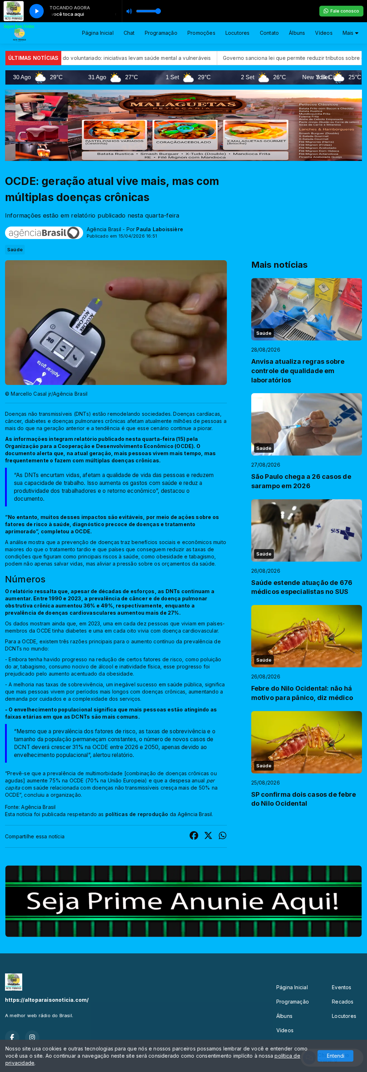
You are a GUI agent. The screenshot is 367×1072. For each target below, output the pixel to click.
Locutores (237, 33)
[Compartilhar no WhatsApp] (222, 836)
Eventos (341, 987)
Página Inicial (98, 33)
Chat (129, 33)
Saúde (15, 249)
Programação (161, 33)
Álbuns (297, 33)
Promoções (201, 33)
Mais (349, 33)
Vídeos (323, 33)
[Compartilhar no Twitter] (208, 836)
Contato (269, 33)
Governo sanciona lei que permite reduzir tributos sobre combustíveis (224, 58)
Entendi (335, 1056)
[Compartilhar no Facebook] (194, 836)
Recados (342, 1002)
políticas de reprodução (136, 814)
